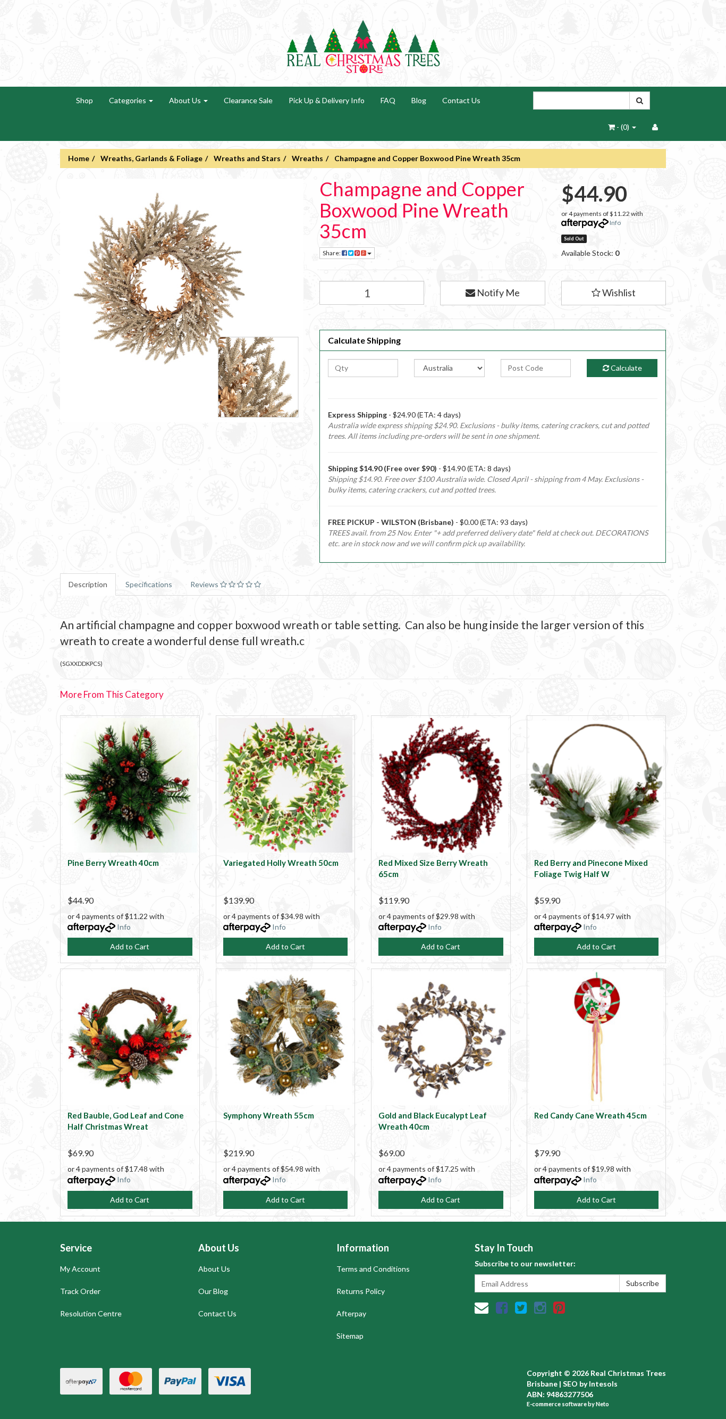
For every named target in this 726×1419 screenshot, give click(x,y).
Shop (84, 100)
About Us (185, 100)
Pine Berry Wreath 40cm (113, 862)
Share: (332, 253)
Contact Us (461, 100)
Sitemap (350, 1335)
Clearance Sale (248, 100)
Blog (418, 100)
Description (88, 584)
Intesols (603, 1383)
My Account (80, 1268)
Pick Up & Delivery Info (327, 100)
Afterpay (351, 1313)
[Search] (639, 100)
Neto (602, 1403)
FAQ (388, 100)
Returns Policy (360, 1291)
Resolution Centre (91, 1313)
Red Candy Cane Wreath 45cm (590, 1115)
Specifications (148, 584)
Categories (128, 100)
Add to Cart (129, 946)
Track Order (80, 1291)
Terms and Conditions (373, 1268)
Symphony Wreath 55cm (268, 1115)
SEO (570, 1383)
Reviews (205, 584)
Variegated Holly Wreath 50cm (281, 862)
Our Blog (213, 1291)
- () (623, 126)
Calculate (625, 367)
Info (615, 223)
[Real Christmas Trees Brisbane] (363, 42)
